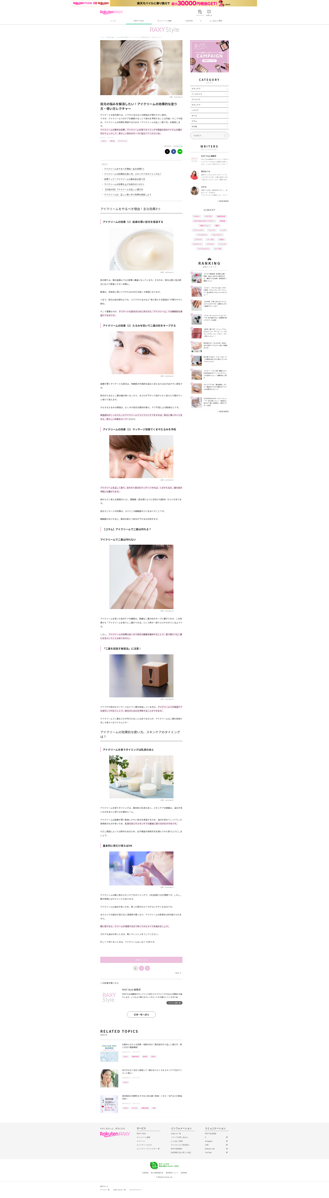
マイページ (141, 1141)
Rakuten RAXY (111, 12)
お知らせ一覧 (176, 1134)
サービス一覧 (104, 1190)
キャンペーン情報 (164, 21)
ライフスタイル (203, 249)
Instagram (208, 1141)
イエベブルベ (217, 235)
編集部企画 (135, 1056)
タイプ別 (218, 249)
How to (104, 141)
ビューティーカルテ (144, 1145)
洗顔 (154, 1108)
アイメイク (195, 99)
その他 (194, 126)
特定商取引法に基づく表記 (181, 1152)
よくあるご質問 (216, 21)
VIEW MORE (223, 201)
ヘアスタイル (202, 235)
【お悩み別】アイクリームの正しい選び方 (123, 189)
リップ (223, 230)
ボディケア (195, 105)
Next (178, 973)
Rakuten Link (210, 1149)
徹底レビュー (205, 225)
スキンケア (110, 137)
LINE (207, 1145)
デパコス (210, 244)
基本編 (112, 141)
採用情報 (184, 1173)
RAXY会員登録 (210, 1134)
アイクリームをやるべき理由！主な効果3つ (124, 168)
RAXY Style (139, 21)
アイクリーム (122, 141)
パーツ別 (210, 239)
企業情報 (145, 1173)
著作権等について (172, 1173)
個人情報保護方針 (157, 1173)
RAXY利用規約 (176, 1149)
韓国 (217, 225)
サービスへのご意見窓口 (180, 1145)
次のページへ (141, 959)
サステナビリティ (136, 1190)
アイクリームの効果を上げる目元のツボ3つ (124, 184)
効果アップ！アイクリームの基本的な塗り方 (124, 179)
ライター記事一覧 (174, 1003)
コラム (194, 121)
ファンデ (222, 244)
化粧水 (153, 1056)
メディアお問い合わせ (179, 1137)
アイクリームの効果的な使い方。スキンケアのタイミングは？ (133, 173)
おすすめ (134, 1108)
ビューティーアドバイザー (147, 1149)
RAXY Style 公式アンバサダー (204, 221)
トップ (113, 21)
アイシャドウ (198, 230)
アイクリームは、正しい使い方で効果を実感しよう (127, 194)
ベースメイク (196, 94)
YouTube (208, 1152)
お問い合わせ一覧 (119, 1190)
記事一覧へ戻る (141, 1014)
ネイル (194, 115)
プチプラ (198, 239)
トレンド (212, 230)
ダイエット (197, 244)
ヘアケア (195, 110)
